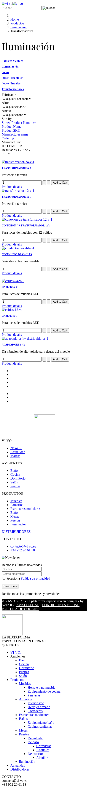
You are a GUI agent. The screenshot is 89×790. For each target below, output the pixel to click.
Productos (17, 680)
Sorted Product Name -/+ (19, 122)
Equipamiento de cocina (44, 691)
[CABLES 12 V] (13, 310)
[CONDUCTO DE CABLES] (18, 248)
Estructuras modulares (25, 509)
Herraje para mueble (41, 687)
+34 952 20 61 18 (22, 550)
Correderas (35, 711)
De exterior (35, 754)
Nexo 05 (16, 448)
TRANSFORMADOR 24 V (17, 168)
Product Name (11, 126)
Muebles (16, 501)
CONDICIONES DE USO (60, 605)
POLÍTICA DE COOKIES (20, 609)
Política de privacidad (35, 578)
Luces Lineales (11, 83)
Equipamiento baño (41, 722)
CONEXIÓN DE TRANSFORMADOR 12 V (26, 225)
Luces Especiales (12, 77)
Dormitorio (17, 478)
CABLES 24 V (9, 287)
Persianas (34, 695)
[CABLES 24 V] (13, 281)
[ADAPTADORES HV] (25, 338)
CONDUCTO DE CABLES (17, 254)
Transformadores (13, 89)
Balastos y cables (12, 61)
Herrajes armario (39, 707)
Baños (23, 719)
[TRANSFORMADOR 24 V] (18, 162)
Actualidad (17, 452)
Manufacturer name (15, 134)
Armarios (16, 505)
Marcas (15, 456)
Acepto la (28, 578)
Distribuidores (20, 769)
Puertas (15, 486)
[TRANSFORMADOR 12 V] (18, 190)
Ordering (8, 138)
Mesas (14, 516)
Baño (14, 470)
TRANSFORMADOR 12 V (16, 196)
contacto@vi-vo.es (23, 546)
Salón (14, 482)
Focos (5, 72)
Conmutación (10, 66)
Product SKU (11, 130)
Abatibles (42, 750)
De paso (33, 742)
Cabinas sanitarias (40, 726)
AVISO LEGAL (27, 605)
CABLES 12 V (9, 315)
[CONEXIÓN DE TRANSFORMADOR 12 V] (27, 219)
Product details (12, 187)
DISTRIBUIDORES (16, 531)
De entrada (35, 738)
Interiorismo (36, 703)
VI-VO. (15, 652)
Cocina (15, 474)
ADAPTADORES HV (13, 344)
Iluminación (18, 524)
